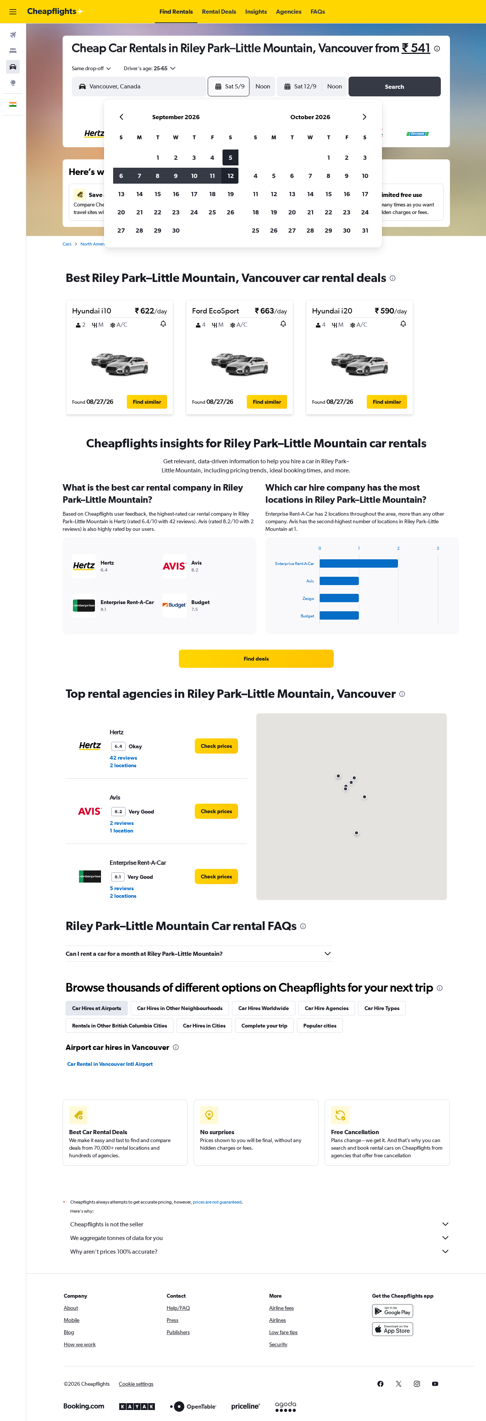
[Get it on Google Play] (392, 1311)
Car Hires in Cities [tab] (204, 1026)
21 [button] (139, 212)
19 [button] (230, 193)
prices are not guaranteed (217, 1202)
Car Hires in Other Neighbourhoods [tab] (179, 1008)
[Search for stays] (13, 50)
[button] (13, 11)
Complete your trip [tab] (264, 1026)
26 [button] (230, 212)
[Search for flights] (13, 34)
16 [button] (176, 193)
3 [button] (194, 157)
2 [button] (176, 157)
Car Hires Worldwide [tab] (263, 1008)
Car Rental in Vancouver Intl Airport (110, 1064)
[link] (256, 659)
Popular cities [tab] (319, 1026)
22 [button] (157, 212)
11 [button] (212, 175)
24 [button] (194, 212)
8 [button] (157, 175)
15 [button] (158, 193)
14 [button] (139, 193)
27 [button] (121, 230)
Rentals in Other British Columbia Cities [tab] (119, 1026)
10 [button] (194, 175)
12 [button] (230, 175)
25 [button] (212, 212)
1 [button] (157, 157)
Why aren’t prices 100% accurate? (114, 1251)
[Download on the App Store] (392, 1329)
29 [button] (157, 230)
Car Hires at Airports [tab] (96, 1008)
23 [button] (176, 212)
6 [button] (121, 175)
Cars (67, 244)
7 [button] (139, 175)
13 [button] (121, 193)
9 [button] (176, 175)
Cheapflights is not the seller (106, 1224)
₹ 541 (416, 48)
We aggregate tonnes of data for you (116, 1238)
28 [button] (139, 230)
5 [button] (230, 157)
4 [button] (212, 157)
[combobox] (92, 68)
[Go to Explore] (13, 82)
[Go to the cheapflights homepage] (55, 12)
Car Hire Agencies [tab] (327, 1008)
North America (94, 244)
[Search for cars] (13, 66)
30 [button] (176, 230)
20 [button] (121, 212)
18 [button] (212, 193)
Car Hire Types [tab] (381, 1008)
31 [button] (365, 230)
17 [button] (194, 193)
